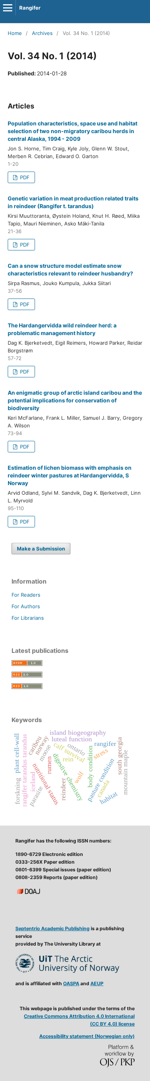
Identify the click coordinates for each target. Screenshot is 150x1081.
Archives (42, 33)
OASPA (71, 983)
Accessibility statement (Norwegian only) (87, 1036)
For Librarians (28, 618)
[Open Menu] (7, 7)
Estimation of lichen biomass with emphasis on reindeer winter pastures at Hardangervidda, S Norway (70, 475)
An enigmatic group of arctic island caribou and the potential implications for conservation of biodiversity (75, 400)
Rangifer (29, 8)
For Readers (26, 595)
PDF (24, 177)
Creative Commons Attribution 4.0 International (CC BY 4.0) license (79, 1020)
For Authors (26, 606)
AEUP (96, 983)
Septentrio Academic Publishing (52, 928)
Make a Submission (41, 549)
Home (15, 33)
